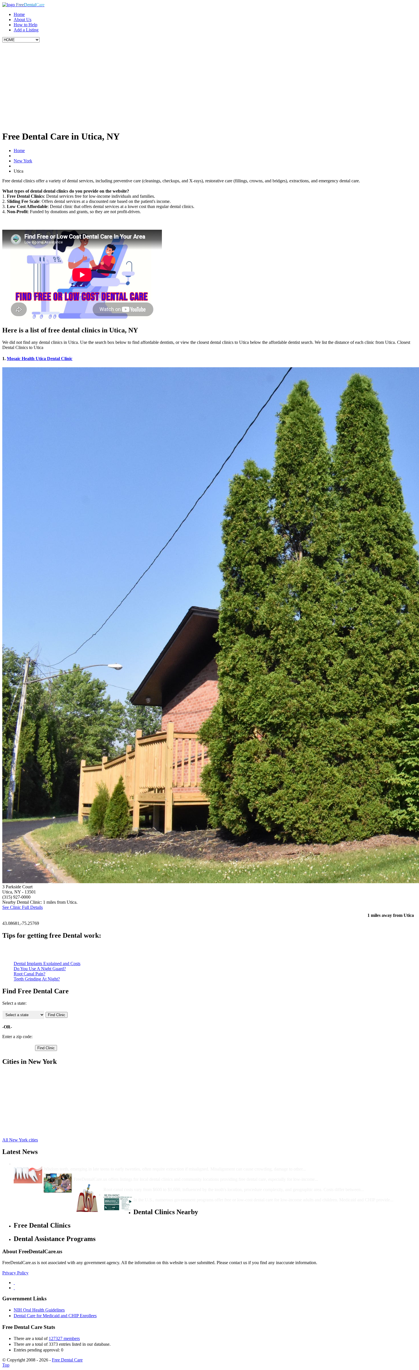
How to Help (25, 24)
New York (23, 160)
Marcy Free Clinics (31, 1099)
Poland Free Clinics (31, 1109)
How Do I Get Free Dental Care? (105, 1174)
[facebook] (14, 1282)
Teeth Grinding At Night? (37, 978)
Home (19, 14)
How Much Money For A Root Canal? (140, 1184)
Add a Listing (26, 29)
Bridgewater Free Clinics (36, 1078)
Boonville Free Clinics (34, 1073)
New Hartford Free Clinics (38, 1104)
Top (5, 1365)
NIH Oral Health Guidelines (39, 1310)
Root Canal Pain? (29, 973)
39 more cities (26, 1130)
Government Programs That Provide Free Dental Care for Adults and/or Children (212, 1194)
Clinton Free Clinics (32, 1089)
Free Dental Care (67, 1359)
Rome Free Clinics (30, 1119)
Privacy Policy (15, 1272)
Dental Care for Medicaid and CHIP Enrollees (55, 1315)
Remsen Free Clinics (32, 1114)
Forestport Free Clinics (34, 1094)
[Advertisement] (209, 85)
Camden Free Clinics (33, 1084)
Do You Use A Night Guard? (40, 968)
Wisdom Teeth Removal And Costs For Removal (90, 1163)
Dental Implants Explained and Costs (47, 963)
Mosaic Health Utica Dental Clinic (39, 358)
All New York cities (20, 1139)
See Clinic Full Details (22, 907)
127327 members (64, 1338)
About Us (22, 19)
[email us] (14, 1287)
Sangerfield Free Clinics (35, 1125)
